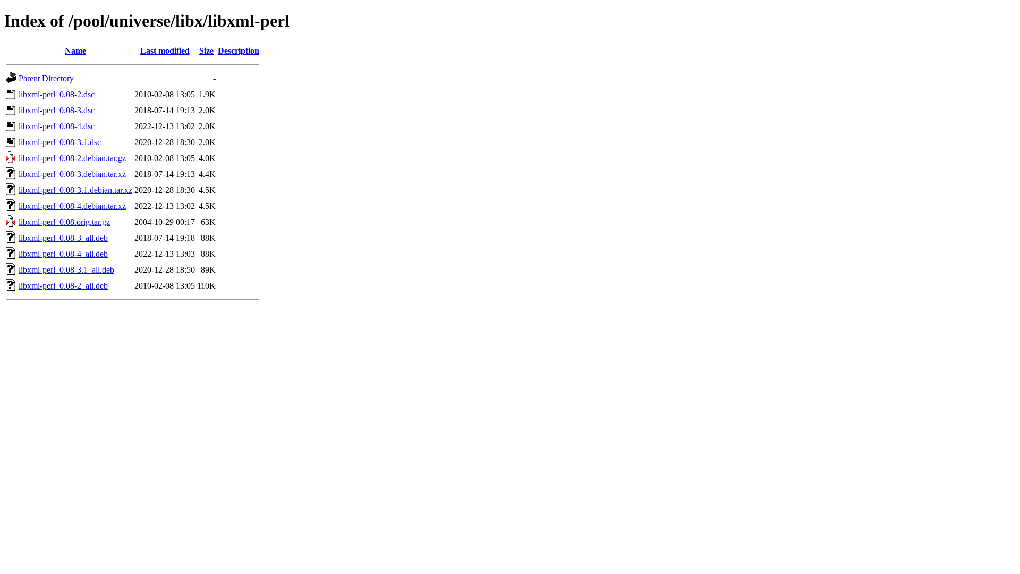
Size (206, 50)
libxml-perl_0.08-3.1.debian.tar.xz (75, 190)
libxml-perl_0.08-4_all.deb (63, 253)
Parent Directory (46, 78)
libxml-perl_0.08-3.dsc (57, 110)
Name (75, 50)
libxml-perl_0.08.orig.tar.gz (64, 221)
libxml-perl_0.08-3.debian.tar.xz (72, 174)
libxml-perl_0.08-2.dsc (57, 94)
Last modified (165, 50)
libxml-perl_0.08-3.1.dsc (60, 142)
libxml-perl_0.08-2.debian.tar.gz (72, 158)
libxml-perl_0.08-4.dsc (57, 126)
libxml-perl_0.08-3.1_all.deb (66, 269)
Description (238, 50)
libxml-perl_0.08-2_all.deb (63, 285)
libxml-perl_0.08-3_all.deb (63, 237)
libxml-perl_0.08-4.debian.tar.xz (72, 205)
